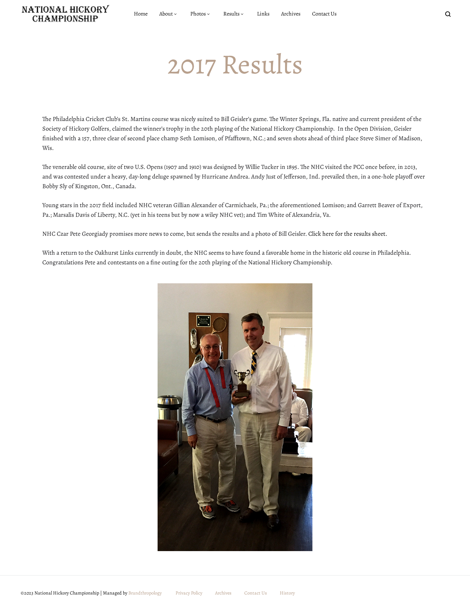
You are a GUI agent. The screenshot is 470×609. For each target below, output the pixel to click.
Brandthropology (145, 593)
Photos (198, 14)
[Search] (448, 14)
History (287, 593)
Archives (290, 14)
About (166, 14)
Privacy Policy (188, 593)
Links (263, 14)
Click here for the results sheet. (347, 234)
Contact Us (324, 14)
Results (231, 14)
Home (141, 14)
